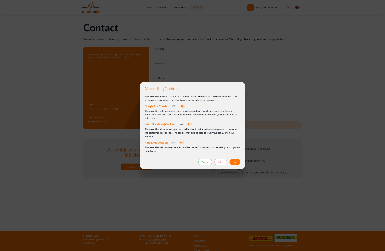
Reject (221, 162)
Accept (205, 162)
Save (235, 162)
